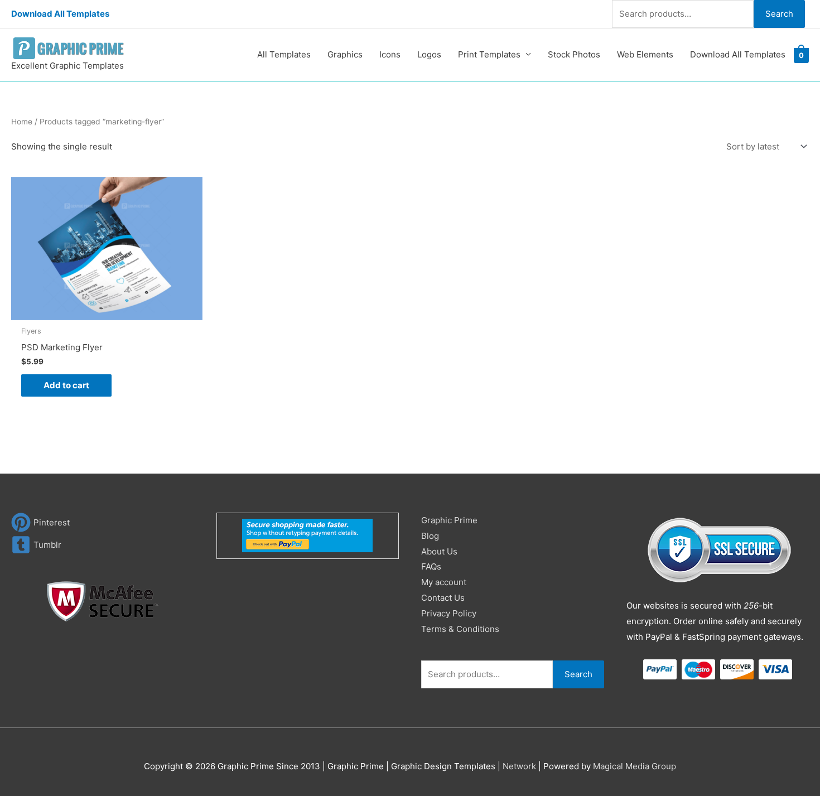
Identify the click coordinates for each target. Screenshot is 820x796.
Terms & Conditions (460, 629)
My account (443, 582)
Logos (429, 54)
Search (779, 13)
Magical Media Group (634, 766)
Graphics (345, 54)
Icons (390, 54)
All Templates (284, 54)
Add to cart (66, 385)
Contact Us (443, 597)
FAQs (431, 566)
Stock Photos (574, 54)
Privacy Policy (448, 613)
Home (21, 121)
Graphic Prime (449, 520)
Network (519, 766)
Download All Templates (60, 13)
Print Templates (489, 54)
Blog (430, 535)
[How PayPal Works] (307, 535)
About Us (439, 551)
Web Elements (645, 54)
